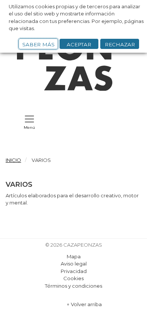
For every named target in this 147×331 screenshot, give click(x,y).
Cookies (73, 278)
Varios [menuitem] (41, 160)
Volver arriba (84, 304)
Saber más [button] (38, 44)
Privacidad (74, 271)
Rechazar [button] (120, 44)
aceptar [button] (79, 44)
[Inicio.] (73, 89)
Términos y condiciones (73, 286)
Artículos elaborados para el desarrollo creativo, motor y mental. (72, 199)
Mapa (74, 256)
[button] (29, 122)
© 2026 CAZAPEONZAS (73, 245)
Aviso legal (74, 264)
